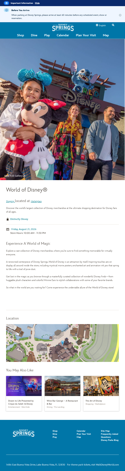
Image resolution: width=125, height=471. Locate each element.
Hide (37, 3)
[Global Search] (113, 25)
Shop (55, 431)
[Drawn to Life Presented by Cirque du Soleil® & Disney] (24, 393)
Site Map (105, 431)
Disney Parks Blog (109, 440)
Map (79, 437)
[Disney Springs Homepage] (63, 27)
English (102, 25)
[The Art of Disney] (101, 392)
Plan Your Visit (84, 434)
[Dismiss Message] (120, 15)
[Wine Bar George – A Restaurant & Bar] (62, 393)
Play (55, 437)
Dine (55, 434)
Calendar (81, 431)
